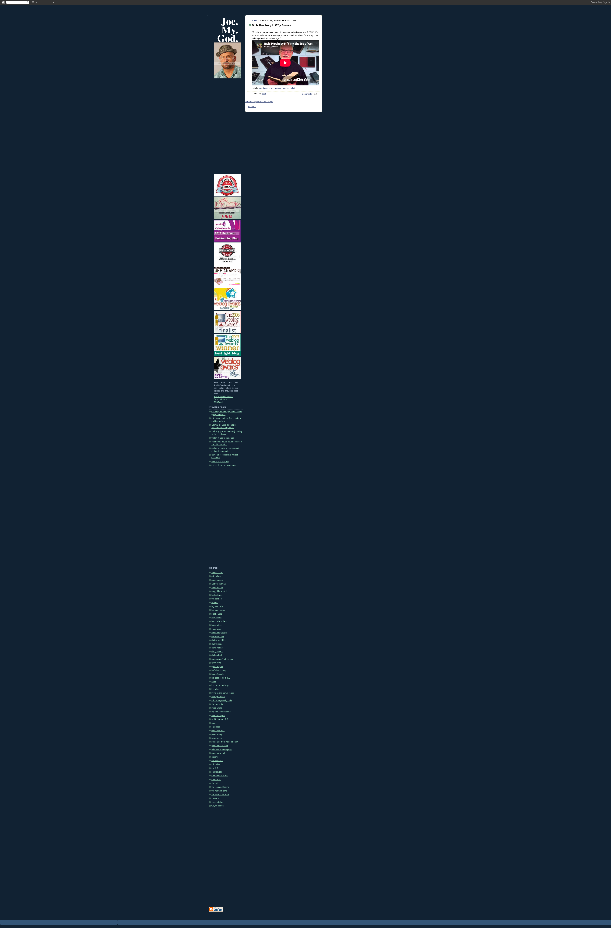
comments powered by (259, 102)
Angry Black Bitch (219, 591)
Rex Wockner (217, 761)
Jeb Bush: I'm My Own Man (223, 465)
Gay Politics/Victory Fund (222, 659)
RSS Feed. (218, 402)
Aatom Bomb (217, 572)
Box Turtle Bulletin (219, 621)
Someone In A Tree (219, 776)
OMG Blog (215, 727)
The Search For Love (220, 794)
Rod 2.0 (214, 768)
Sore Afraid (216, 779)
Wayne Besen (217, 806)
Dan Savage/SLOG (219, 633)
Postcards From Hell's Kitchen (224, 742)
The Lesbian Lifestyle (220, 787)
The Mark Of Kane (219, 791)
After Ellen (216, 576)
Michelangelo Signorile (221, 700)
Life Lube (215, 689)
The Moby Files (218, 704)
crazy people (275, 88)
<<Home (252, 106)
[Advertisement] (221, 517)
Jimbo (213, 682)
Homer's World (217, 674)
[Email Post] (315, 94)
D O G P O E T (217, 651)
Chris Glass (216, 629)
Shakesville (216, 772)
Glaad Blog (216, 663)
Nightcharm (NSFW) (219, 719)
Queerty (214, 757)
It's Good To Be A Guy (220, 678)
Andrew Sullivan (218, 584)
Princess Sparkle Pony (221, 749)
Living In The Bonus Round (222, 693)
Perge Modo (216, 738)
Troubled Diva (217, 802)
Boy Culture (216, 625)
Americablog (217, 580)
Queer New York (218, 753)
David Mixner (217, 648)
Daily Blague (216, 644)
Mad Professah (218, 697)
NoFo (213, 723)
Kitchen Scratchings (220, 685)
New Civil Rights (218, 715)
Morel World (216, 708)
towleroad (215, 798)
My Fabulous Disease (221, 712)
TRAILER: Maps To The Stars (222, 438)
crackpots (263, 88)
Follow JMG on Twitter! (223, 397)
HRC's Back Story (218, 670)
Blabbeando (216, 614)
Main (255, 20)
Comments (307, 94)
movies (286, 88)
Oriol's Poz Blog (218, 730)
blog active (216, 618)
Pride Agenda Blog (219, 746)
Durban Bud (216, 655)
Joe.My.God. (227, 29)
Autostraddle (217, 587)
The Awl (214, 783)
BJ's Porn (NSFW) (218, 610)
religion (294, 88)
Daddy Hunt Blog (218, 640)
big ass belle (217, 606)
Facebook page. (221, 399)
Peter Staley (216, 734)
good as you (217, 666)
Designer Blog (217, 636)
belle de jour (217, 595)
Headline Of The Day (220, 461)
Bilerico (214, 603)
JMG (264, 93)
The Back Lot (216, 599)
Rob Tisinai (215, 764)
